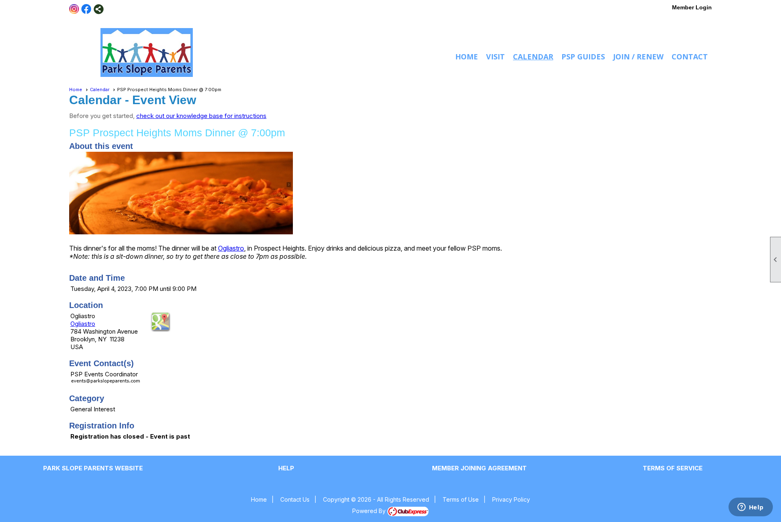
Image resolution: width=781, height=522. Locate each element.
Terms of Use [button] (461, 499)
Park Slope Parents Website (93, 468)
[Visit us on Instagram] (74, 9)
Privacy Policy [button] (511, 499)
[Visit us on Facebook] (86, 9)
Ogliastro (231, 248)
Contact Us (295, 499)
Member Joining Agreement (479, 468)
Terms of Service (672, 468)
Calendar (533, 56)
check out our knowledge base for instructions (201, 116)
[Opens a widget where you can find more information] (750, 508)
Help (286, 468)
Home (466, 56)
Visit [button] (495, 56)
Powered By (369, 510)
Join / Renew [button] (638, 56)
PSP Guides (583, 56)
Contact (690, 56)
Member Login (692, 7)
